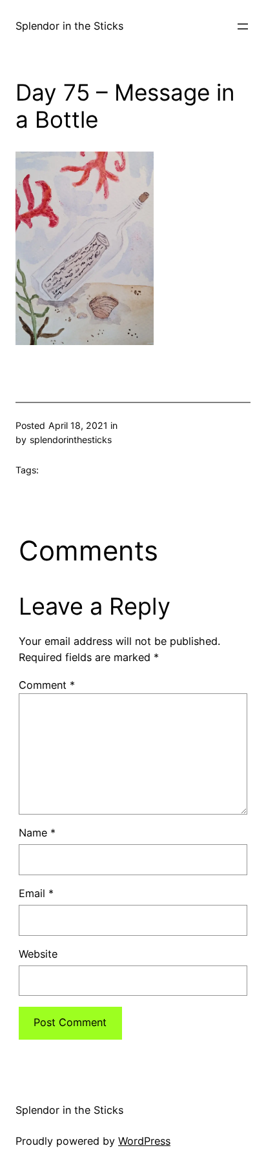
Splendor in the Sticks (69, 25)
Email (36, 893)
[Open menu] (243, 26)
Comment (47, 684)
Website (38, 953)
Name (37, 832)
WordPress (144, 1140)
